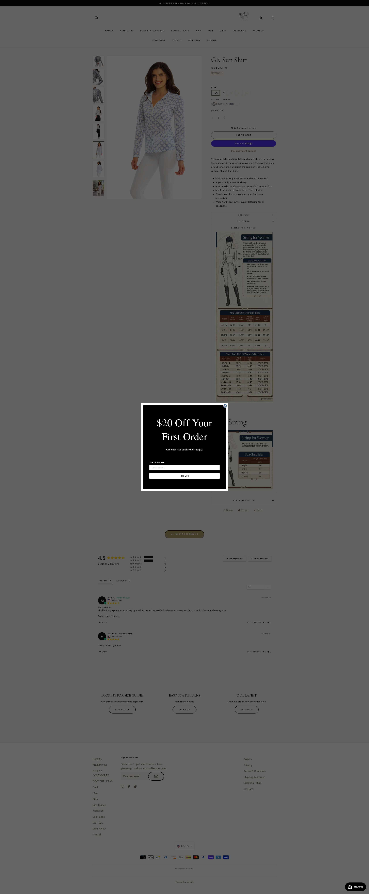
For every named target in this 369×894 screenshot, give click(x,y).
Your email (157, 462)
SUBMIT (184, 476)
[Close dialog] (225, 405)
